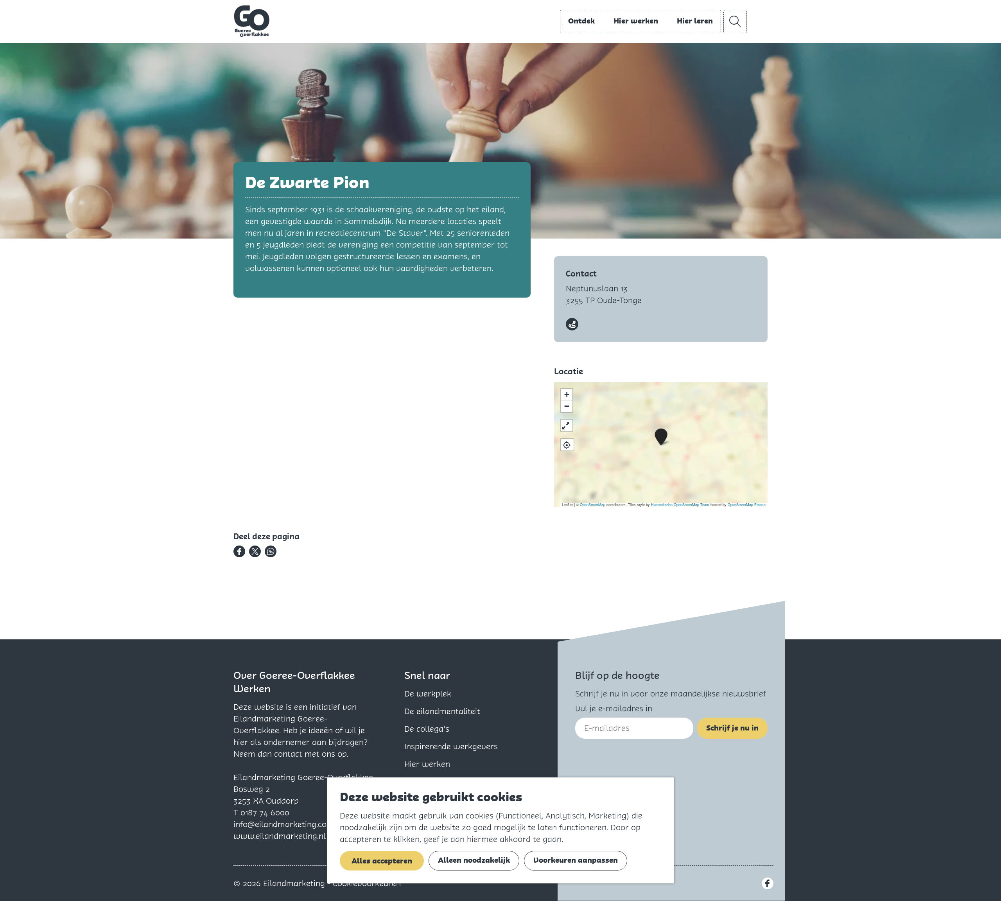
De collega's (426, 729)
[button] (661, 437)
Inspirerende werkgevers (451, 746)
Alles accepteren (382, 861)
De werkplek (427, 694)
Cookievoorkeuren (367, 883)
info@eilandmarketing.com (283, 824)
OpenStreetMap (592, 504)
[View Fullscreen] (566, 425)
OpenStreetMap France (747, 504)
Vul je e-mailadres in (613, 709)
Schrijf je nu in (732, 728)
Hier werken (427, 764)
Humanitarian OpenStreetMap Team (680, 504)
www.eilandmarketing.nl (279, 836)
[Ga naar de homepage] (251, 21)
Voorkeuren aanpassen (575, 860)
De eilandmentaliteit (442, 711)
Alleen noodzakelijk (474, 860)
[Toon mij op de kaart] (567, 444)
